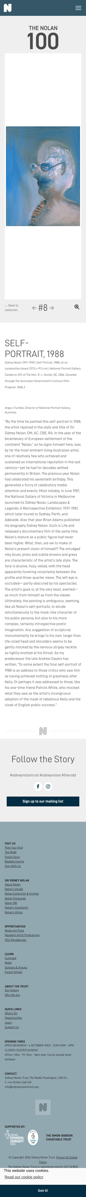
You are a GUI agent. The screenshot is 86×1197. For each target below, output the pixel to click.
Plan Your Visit (14, 847)
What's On (11, 1013)
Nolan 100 (11, 903)
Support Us (12, 1027)
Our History (12, 990)
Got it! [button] (43, 1191)
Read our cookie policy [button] (24, 1177)
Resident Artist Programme (22, 935)
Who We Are (12, 995)
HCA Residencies (16, 940)
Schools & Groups (16, 967)
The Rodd (10, 852)
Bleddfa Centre (14, 861)
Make (8, 962)
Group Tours (12, 857)
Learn (8, 1022)
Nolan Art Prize (14, 930)
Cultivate (10, 958)
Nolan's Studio (14, 889)
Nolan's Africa (13, 912)
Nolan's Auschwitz (16, 907)
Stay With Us (13, 866)
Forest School (13, 972)
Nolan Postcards (15, 898)
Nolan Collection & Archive (22, 893)
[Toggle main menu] (78, 8)
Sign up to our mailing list (43, 801)
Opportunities (13, 1018)
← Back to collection (11, 308)
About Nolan (13, 884)
